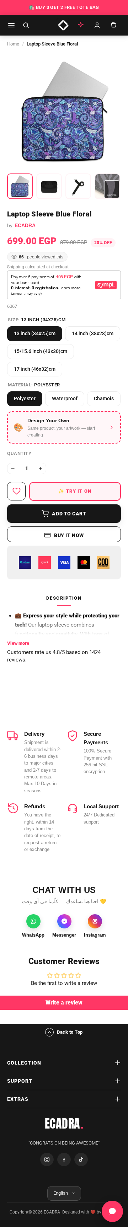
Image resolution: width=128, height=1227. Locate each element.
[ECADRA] (63, 25)
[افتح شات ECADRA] (112, 1211)
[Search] (25, 25)
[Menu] (11, 25)
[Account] (97, 25)
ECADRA (64, 1124)
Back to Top (70, 1032)
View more (18, 643)
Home (13, 44)
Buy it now (69, 535)
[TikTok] (81, 1159)
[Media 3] (78, 186)
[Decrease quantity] (12, 468)
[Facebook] (64, 1159)
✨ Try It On (74, 491)
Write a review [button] (64, 1002)
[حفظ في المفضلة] (16, 491)
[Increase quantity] (40, 468)
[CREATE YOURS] (80, 25)
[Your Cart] (113, 25)
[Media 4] (107, 186)
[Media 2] (49, 186)
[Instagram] (47, 1159)
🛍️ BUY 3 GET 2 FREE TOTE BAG (64, 7)
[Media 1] (20, 186)
